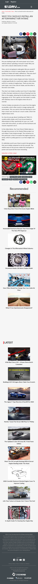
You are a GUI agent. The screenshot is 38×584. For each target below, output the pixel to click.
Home (3, 11)
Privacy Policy (12, 563)
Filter (11, 179)
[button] (20, 34)
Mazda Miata (13, 176)
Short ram (16, 179)
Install (30, 176)
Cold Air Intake (23, 179)
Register (13, 2)
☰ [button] (31, 7)
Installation (24, 176)
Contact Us (22, 563)
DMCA (27, 563)
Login (7, 2)
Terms (17, 563)
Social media (8, 11)
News (13, 11)
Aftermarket (5, 179)
